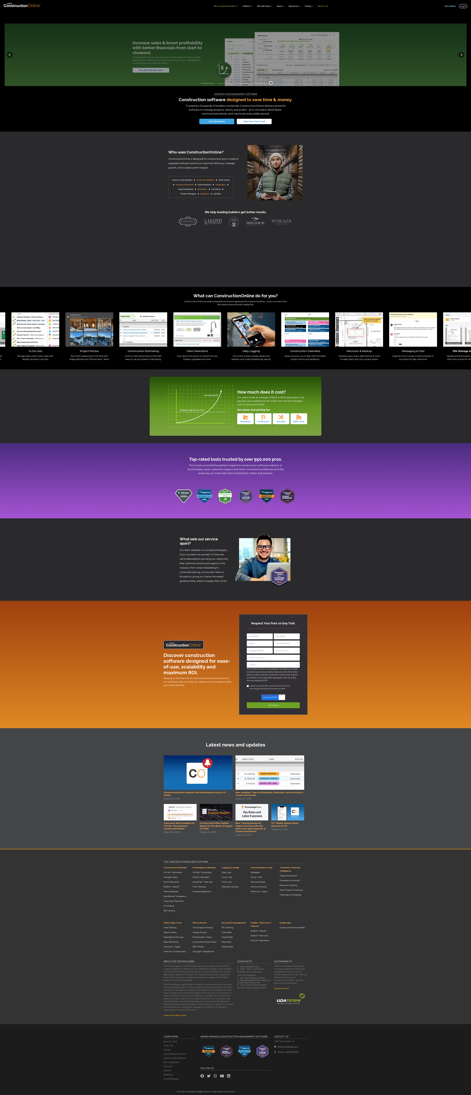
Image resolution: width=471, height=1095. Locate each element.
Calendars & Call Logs (173, 937)
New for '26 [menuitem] (323, 6)
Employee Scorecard (290, 880)
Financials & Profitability (290, 895)
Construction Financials (175, 867)
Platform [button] (246, 6)
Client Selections (171, 882)
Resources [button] (293, 6)
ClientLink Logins (172, 947)
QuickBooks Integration (175, 896)
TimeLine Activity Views (175, 951)
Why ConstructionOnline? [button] (225, 6)
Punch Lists (227, 877)
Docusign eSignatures (203, 951)
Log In (463, 6)
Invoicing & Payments (173, 901)
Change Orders (171, 877)
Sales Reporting (171, 942)
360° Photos (198, 947)
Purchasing (169, 906)
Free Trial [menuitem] (168, 1045)
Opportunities (170, 932)
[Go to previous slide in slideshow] (10, 55)
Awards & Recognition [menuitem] (175, 1058)
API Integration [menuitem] (171, 1062)
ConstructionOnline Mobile (292, 927)
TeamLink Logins (259, 891)
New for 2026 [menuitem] (170, 1041)
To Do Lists (227, 882)
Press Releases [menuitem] (171, 1079)
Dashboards (227, 947)
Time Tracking (199, 887)
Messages (255, 872)
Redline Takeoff (171, 887)
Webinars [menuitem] (168, 1075)
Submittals (227, 932)
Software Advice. (259, 988)
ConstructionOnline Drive (205, 942)
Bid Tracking (169, 910)
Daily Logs (226, 872)
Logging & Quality (230, 867)
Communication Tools (261, 867)
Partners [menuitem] (168, 1066)
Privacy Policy (229, 1092)
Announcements (258, 887)
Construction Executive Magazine (249, 973)
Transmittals (227, 937)
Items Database (171, 891)
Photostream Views (202, 937)
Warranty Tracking (230, 887)
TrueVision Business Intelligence (290, 869)
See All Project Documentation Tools (155, 70)
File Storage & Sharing (203, 927)
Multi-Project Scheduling (291, 890)
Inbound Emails (258, 882)
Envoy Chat (256, 877)
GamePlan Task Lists (202, 882)
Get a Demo (450, 6)
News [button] (279, 6)
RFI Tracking (227, 927)
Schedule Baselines (202, 891)
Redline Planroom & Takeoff (261, 924)
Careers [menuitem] (167, 1070)
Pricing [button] (308, 6)
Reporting (226, 942)
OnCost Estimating (173, 872)
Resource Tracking (288, 885)
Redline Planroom (259, 935)
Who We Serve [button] (263, 6)
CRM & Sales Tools (173, 923)
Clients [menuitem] (167, 1050)
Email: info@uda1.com (288, 1046)
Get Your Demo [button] (217, 121)
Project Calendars (201, 877)
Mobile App (285, 923)
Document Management (234, 923)
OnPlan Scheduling (202, 872)
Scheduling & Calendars (204, 867)
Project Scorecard (288, 876)
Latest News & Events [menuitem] (174, 1054)
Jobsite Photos (199, 932)
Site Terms (217, 1092)
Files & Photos (200, 923)
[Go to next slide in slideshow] (461, 55)
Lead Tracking (170, 927)
